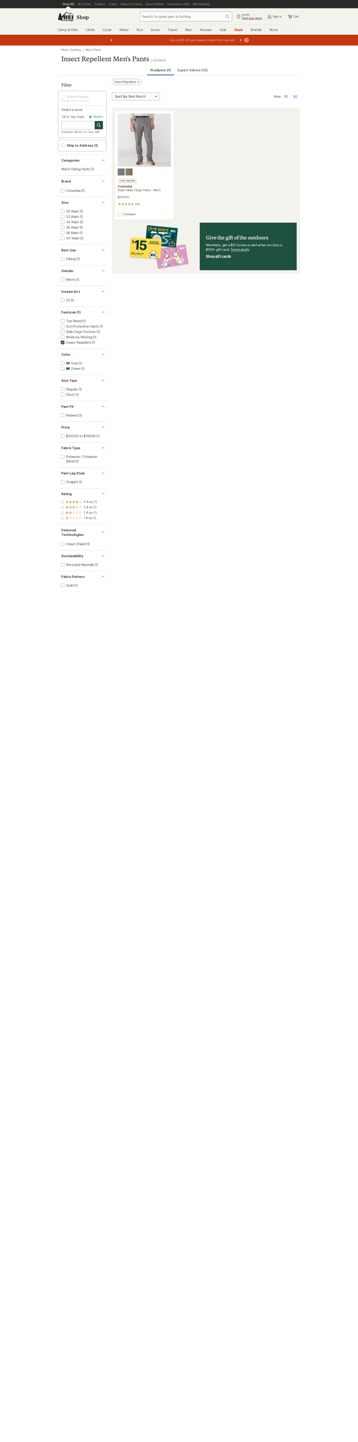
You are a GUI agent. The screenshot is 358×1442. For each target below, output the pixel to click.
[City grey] (121, 171)
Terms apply (239, 249)
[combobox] (186, 16)
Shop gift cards (218, 256)
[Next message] (240, 40)
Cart (296, 16)
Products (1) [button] (160, 70)
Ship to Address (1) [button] (82, 145)
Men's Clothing (71, 50)
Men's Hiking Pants (75, 169)
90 (295, 96)
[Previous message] (111, 40)
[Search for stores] (99, 125)
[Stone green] (129, 171)
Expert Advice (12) (192, 70)
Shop (83, 17)
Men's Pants (93, 50)
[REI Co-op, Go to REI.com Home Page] (65, 17)
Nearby (98, 116)
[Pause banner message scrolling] (246, 40)
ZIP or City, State (73, 117)
